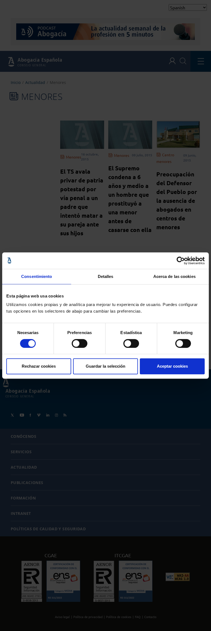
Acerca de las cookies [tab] (174, 276)
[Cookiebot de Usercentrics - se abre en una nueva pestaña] (181, 260)
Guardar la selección (105, 366)
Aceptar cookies (172, 366)
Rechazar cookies (39, 366)
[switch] (79, 343)
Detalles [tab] (105, 276)
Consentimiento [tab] (36, 276)
